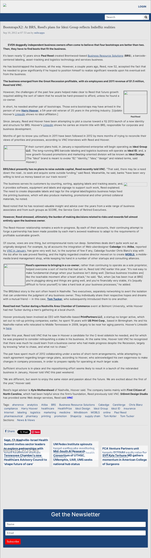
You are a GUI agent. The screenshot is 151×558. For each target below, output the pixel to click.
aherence (18, 404)
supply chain (92, 416)
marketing (50, 412)
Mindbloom (80, 412)
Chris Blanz (136, 404)
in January (16, 250)
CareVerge (119, 404)
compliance (11, 408)
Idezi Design (82, 408)
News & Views (26, 420)
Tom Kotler (110, 416)
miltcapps (39, 32)
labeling (22, 412)
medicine (64, 412)
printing (46, 416)
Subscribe (13, 541)
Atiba (44, 404)
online (107, 412)
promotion (60, 416)
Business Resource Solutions (105, 55)
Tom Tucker (54, 299)
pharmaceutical (13, 416)
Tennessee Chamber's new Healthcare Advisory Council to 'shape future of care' (25, 459)
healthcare (47, 408)
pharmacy (32, 416)
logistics (35, 412)
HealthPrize (65, 408)
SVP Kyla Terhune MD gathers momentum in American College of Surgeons (124, 459)
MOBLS (129, 254)
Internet (9, 412)
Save (37, 431)
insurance (130, 408)
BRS (53, 404)
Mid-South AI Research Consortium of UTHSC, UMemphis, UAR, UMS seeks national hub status (72, 458)
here (9, 328)
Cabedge (103, 404)
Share (10, 431)
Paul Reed (120, 412)
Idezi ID (115, 408)
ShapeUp (75, 416)
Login (142, 6)
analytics (32, 404)
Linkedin (48, 125)
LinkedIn (20, 114)
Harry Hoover (29, 110)
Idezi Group (101, 408)
